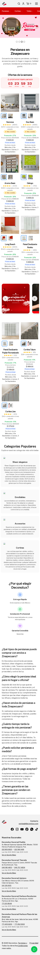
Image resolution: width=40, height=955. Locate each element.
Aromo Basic (10, 183)
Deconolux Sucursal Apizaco (14, 878)
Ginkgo (30, 183)
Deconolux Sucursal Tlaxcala (14, 860)
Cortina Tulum (29, 349)
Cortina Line (10, 411)
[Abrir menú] (36, 3)
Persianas (5, 11)
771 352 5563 (19, 924)
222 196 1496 (19, 849)
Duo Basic (30, 122)
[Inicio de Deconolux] (4, 4)
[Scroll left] (5, 298)
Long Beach (10, 244)
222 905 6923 (7, 849)
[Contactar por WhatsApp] (34, 949)
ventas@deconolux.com (28, 824)
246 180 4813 (7, 867)
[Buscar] (19, 3)
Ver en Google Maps (9, 855)
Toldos (29, 11)
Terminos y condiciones (23, 944)
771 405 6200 (7, 924)
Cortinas (18, 11)
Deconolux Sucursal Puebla (13, 842)
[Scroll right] (34, 298)
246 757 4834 (19, 867)
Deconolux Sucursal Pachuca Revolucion (19, 896)
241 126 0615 (6, 885)
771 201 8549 (7, 903)
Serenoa (10, 122)
